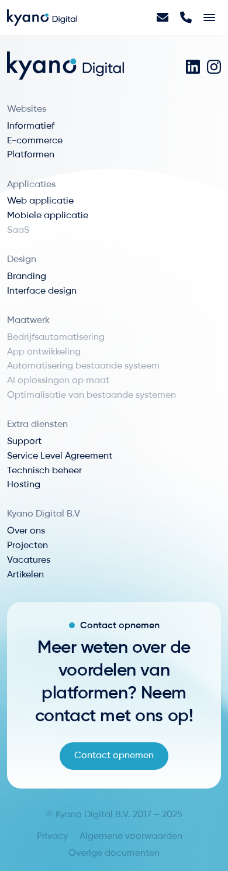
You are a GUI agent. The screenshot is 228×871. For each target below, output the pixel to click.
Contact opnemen (114, 755)
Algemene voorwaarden (131, 836)
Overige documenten (114, 853)
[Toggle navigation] (209, 17)
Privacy (52, 836)
